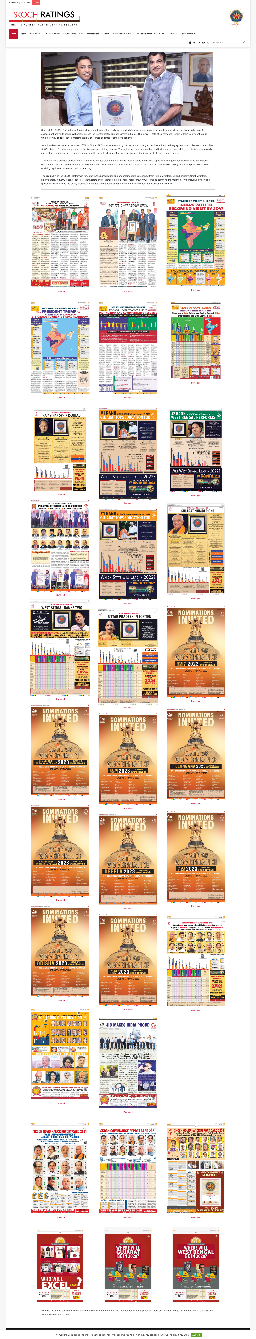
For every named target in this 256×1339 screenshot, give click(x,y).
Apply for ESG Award (51, 2)
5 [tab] (131, 121)
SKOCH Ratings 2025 (73, 33)
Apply (106, 33)
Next (209, 88)
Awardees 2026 (122, 33)
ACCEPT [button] (196, 1335)
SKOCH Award (51, 33)
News (161, 33)
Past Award (35, 33)
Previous (46, 88)
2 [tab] (118, 121)
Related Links (187, 33)
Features (172, 33)
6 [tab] (135, 121)
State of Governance (145, 33)
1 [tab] (113, 121)
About (23, 33)
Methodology (93, 33)
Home (13, 33)
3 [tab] (122, 121)
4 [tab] (126, 121)
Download (60, 291)
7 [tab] (140, 121)
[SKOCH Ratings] (44, 17)
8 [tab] (144, 121)
